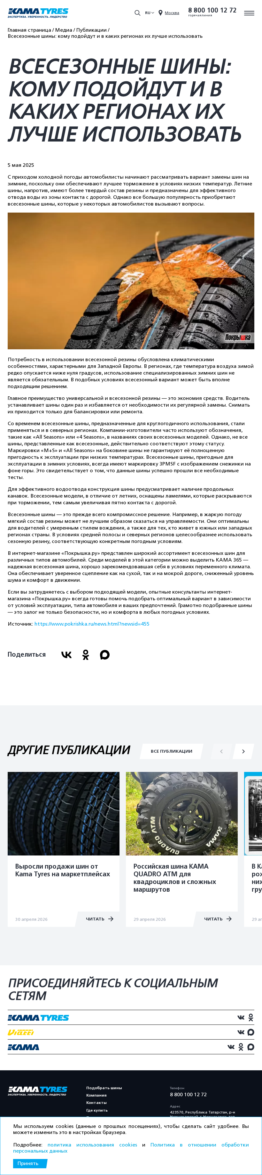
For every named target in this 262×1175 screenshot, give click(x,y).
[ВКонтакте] (66, 654)
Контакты (96, 1102)
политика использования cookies (92, 1145)
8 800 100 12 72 (212, 10)
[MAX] (104, 654)
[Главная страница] (38, 13)
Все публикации (171, 751)
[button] (243, 751)
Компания (96, 1095)
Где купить (97, 1110)
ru (147, 13)
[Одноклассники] (85, 654)
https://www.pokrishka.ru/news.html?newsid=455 (92, 624)
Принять (27, 1163)
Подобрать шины (104, 1088)
